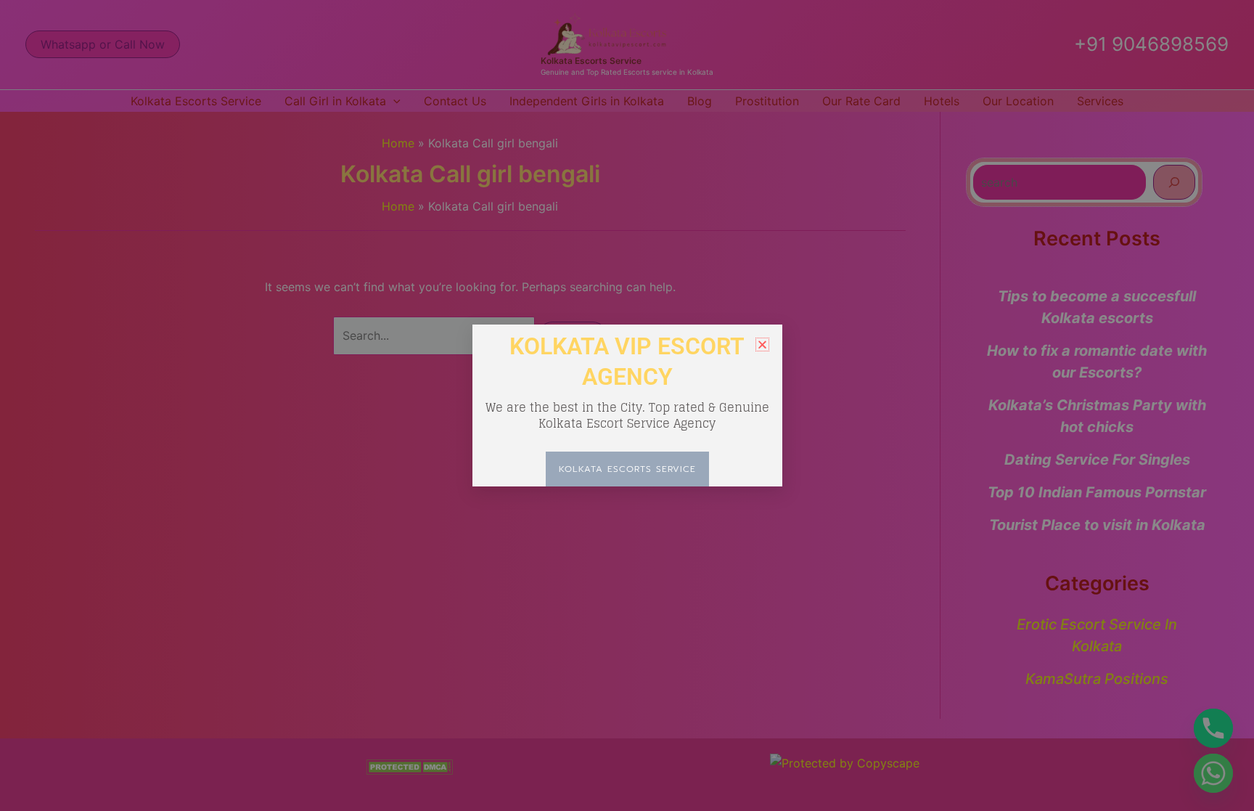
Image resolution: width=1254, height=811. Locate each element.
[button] (762, 344)
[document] (627, 405)
